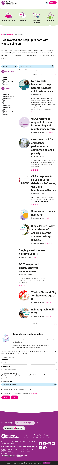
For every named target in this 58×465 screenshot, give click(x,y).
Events (6, 84)
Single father (21, 375)
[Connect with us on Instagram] (45, 443)
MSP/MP (6, 377)
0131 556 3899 (32, 442)
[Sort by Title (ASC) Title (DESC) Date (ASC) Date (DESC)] (9, 66)
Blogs (5, 79)
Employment (7, 107)
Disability (6, 103)
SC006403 (4, 453)
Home (3, 34)
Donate (48, 437)
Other (46, 375)
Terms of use (38, 435)
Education (7, 105)
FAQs (5, 109)
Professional (34, 375)
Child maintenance (9, 96)
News (5, 77)
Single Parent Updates (10, 82)
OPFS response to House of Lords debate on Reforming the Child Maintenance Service (43, 183)
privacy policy (34, 393)
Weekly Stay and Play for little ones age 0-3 (44, 296)
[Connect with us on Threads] (41, 448)
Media (32, 437)
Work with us (40, 437)
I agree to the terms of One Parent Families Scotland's (20, 393)
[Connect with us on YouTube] (49, 443)
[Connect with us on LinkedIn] (45, 448)
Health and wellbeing (9, 112)
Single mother (7, 375)
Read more (34, 112)
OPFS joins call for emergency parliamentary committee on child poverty (42, 146)
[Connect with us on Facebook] (41, 443)
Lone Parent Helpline (25, 423)
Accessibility (48, 435)
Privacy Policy (28, 435)
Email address (5, 366)
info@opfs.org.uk (9, 443)
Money (6, 114)
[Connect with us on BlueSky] (53, 443)
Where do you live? (6, 381)
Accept (46, 462)
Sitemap (26, 437)
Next (55, 74)
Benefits (6, 94)
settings (39, 463)
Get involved (50, 20)
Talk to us (22, 20)
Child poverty (7, 98)
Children (6, 101)
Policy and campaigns (36, 21)
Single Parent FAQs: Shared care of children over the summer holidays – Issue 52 (43, 232)
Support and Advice (8, 20)
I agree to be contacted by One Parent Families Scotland (18, 389)
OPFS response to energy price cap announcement (29, 268)
